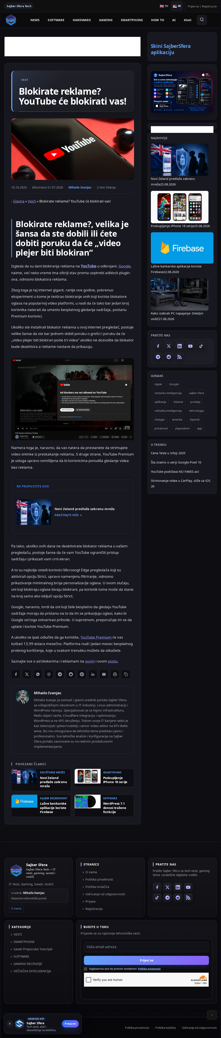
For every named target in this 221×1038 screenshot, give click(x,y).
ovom (93, 676)
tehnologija (193, 411)
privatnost (158, 428)
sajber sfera (193, 393)
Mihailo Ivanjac (83, 194)
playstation (179, 428)
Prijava (91, 940)
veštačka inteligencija (164, 411)
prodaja (192, 402)
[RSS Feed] (176, 357)
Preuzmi (73, 1023)
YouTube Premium (99, 646)
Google (20, 279)
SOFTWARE (56, 20)
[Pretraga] (202, 20)
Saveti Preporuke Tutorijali (36, 988)
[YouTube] (187, 346)
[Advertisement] (76, 46)
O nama (19, 947)
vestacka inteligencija (164, 393)
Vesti (35, 208)
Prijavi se (190, 6)
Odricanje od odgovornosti (106, 933)
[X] (165, 346)
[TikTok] (198, 346)
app (196, 428)
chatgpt (156, 419)
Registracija (95, 947)
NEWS (35, 20)
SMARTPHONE (132, 20)
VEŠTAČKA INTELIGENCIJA (35, 1010)
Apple (155, 384)
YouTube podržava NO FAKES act (172, 471)
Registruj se (206, 6)
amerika (174, 419)
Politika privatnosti (100, 918)
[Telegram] (154, 357)
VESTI (21, 973)
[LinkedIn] (176, 346)
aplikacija (157, 402)
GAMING (106, 20)
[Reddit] (165, 357)
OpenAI (191, 419)
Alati (187, 20)
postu (116, 676)
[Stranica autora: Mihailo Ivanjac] (26, 723)
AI (174, 20)
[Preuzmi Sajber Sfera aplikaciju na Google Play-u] (179, 92)
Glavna (22, 208)
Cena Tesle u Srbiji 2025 (165, 453)
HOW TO (157, 20)
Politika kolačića (98, 925)
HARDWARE (82, 20)
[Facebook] (154, 346)
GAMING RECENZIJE (31, 1002)
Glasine (175, 402)
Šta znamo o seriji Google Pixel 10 (173, 462)
